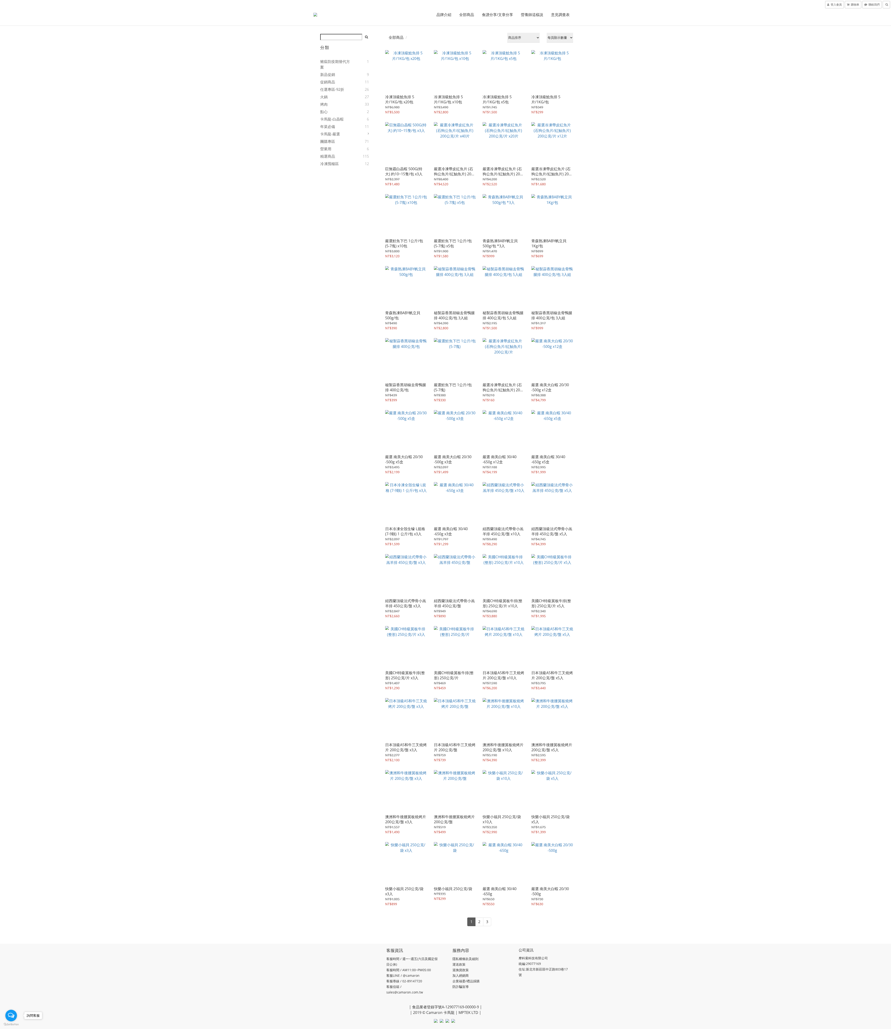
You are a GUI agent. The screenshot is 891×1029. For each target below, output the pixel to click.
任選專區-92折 (332, 89)
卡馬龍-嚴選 (330, 134)
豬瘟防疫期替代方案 (335, 64)
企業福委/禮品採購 (466, 981)
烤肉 (324, 104)
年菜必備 (327, 126)
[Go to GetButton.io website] (11, 1024)
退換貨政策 (460, 970)
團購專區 (327, 141)
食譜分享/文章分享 (497, 14)
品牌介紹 (443, 14)
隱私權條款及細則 (465, 959)
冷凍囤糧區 (329, 163)
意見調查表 (560, 14)
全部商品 (466, 14)
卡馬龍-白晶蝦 (332, 119)
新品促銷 (327, 74)
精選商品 (327, 156)
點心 (324, 111)
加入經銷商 (460, 975)
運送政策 (458, 964)
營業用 (325, 148)
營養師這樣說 (532, 14)
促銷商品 (327, 82)
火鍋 (324, 96)
